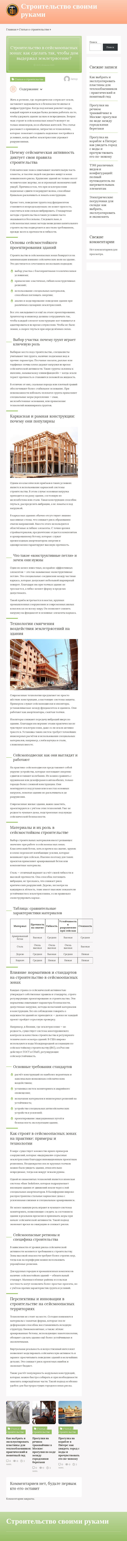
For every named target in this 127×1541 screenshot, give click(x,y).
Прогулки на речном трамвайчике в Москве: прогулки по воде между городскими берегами (103, 116)
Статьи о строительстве (34, 29)
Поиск (93, 42)
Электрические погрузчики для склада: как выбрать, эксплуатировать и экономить (102, 206)
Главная (11, 29)
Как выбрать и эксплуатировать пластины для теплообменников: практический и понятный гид (103, 86)
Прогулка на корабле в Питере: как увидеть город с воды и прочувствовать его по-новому (103, 146)
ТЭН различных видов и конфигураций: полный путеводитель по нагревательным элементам (102, 176)
